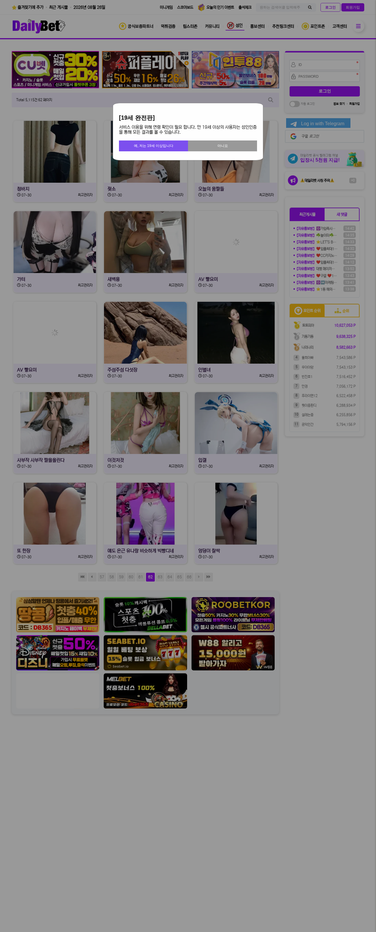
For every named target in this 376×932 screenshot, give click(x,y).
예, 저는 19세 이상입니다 (153, 146)
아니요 (222, 146)
